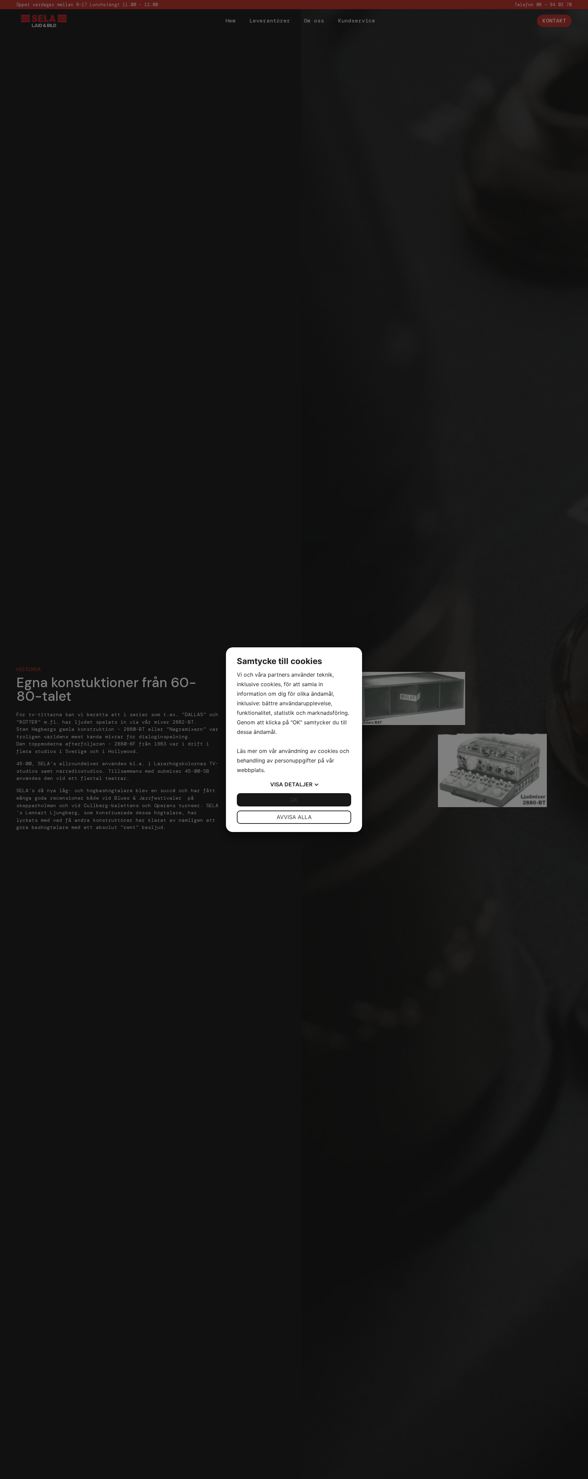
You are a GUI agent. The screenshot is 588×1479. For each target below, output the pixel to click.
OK (294, 799)
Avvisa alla (294, 817)
